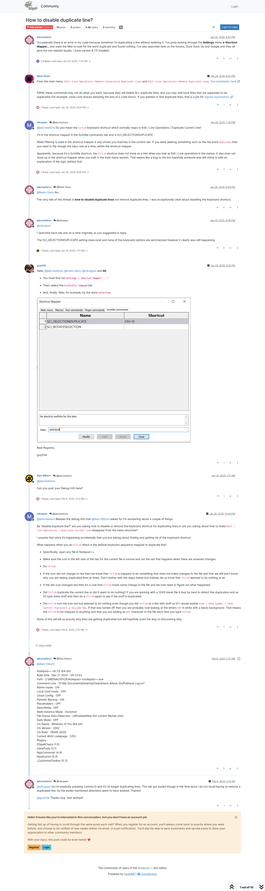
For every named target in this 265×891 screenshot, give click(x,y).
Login (46, 847)
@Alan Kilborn (64, 658)
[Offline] (31, 39)
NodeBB (129, 874)
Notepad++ (145, 867)
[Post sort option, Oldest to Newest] (214, 27)
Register (34, 847)
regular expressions (216, 96)
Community (50, 6)
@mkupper (62, 220)
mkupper (42, 122)
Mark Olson (43, 76)
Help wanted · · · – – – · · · (40, 27)
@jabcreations (60, 122)
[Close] (236, 817)
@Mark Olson (63, 187)
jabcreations (44, 37)
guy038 (41, 265)
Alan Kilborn (44, 475)
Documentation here (223, 81)
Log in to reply (229, 27)
